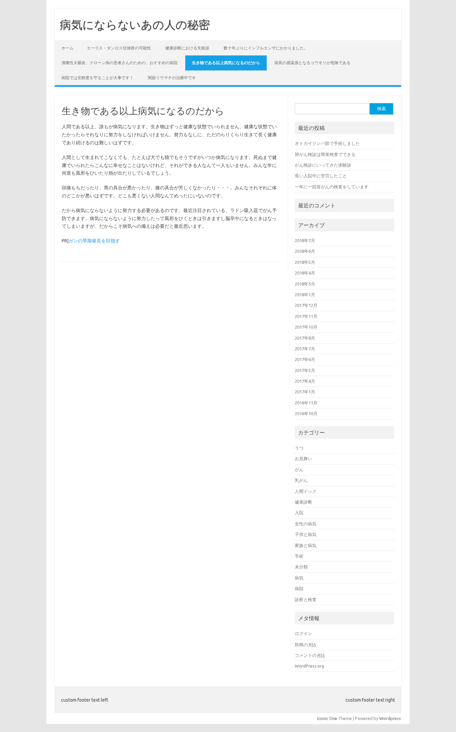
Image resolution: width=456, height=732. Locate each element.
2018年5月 (305, 262)
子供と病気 (305, 534)
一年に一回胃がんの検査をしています (332, 186)
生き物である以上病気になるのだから (226, 62)
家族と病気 (305, 545)
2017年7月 (305, 348)
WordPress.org (309, 666)
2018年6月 (305, 251)
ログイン (303, 633)
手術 (299, 556)
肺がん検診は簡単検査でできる (325, 154)
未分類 (301, 566)
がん (299, 469)
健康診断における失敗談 (187, 48)
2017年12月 (306, 305)
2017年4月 (305, 381)
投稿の (305, 644)
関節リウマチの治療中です (172, 77)
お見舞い (303, 458)
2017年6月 (305, 359)
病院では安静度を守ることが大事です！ (97, 77)
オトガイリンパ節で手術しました (327, 143)
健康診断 (303, 502)
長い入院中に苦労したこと (321, 175)
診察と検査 (305, 599)
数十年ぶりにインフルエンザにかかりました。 (266, 48)
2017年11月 (306, 316)
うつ (299, 447)
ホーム (67, 48)
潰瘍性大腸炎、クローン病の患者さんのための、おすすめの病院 (119, 62)
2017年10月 (306, 327)
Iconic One (327, 718)
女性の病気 (305, 523)
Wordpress (390, 718)
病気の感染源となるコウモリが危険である (312, 62)
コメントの (310, 655)
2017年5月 (305, 370)
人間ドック (305, 491)
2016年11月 (306, 402)
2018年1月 (305, 294)
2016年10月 (306, 413)
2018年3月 (305, 284)
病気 (299, 577)
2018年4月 (305, 272)
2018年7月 (305, 240)
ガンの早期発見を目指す (94, 240)
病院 (299, 588)
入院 (299, 512)
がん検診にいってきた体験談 (323, 165)
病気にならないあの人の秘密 (135, 24)
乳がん (301, 480)
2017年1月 (305, 391)
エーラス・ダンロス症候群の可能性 (119, 48)
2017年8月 (305, 338)
